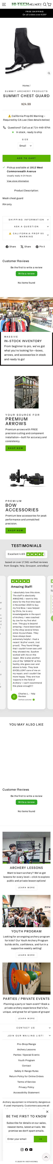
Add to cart (26, 158)
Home (26, 85)
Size (25, 139)
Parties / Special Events (26, 1055)
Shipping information (26, 220)
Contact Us (25, 1028)
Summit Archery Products (26, 91)
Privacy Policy (26, 1087)
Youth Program (26, 1060)
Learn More (26, 888)
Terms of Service (26, 1082)
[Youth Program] (26, 911)
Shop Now (15, 530)
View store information (18, 181)
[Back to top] (46, 1157)
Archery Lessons (26, 1049)
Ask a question (26, 226)
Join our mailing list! (26, 1036)
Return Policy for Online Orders (26, 1076)
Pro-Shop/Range (26, 1044)
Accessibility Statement (26, 1092)
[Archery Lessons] (26, 848)
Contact (26, 1066)
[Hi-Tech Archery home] (26, 4)
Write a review (26, 273)
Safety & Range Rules (26, 1071)
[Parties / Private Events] (26, 979)
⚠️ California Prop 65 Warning (26, 235)
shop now (15, 448)
